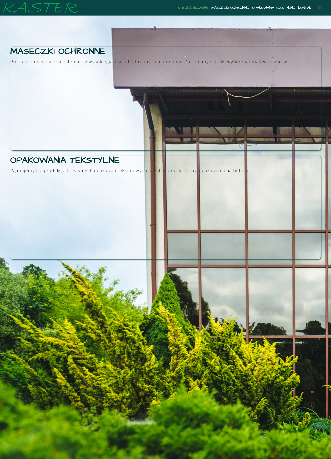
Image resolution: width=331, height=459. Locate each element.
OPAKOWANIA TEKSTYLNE (65, 160)
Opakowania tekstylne (273, 7)
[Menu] (322, 7)
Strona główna (193, 7)
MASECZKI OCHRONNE (57, 51)
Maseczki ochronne (230, 7)
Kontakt (305, 7)
